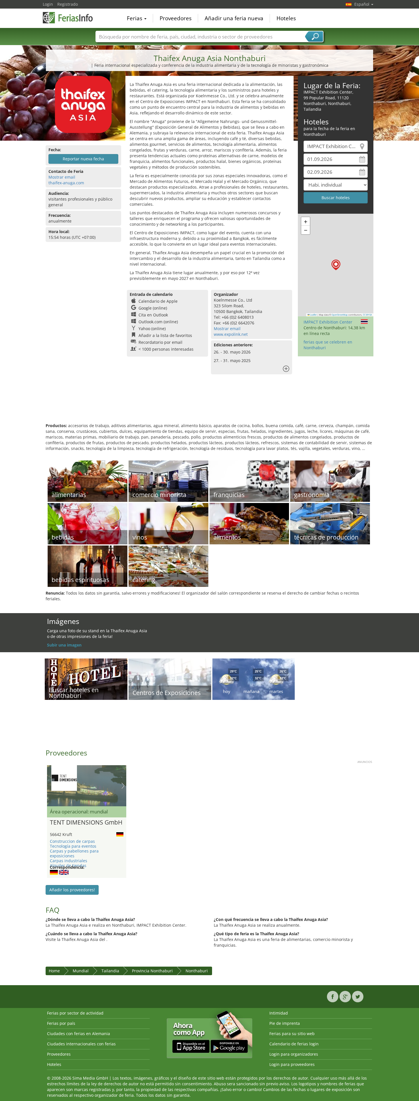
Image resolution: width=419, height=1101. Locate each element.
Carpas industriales (68, 860)
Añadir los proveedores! (72, 889)
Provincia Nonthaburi (152, 970)
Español (362, 4)
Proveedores (176, 18)
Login (48, 4)
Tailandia (110, 970)
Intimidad (278, 1013)
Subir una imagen (64, 645)
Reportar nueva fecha (83, 158)
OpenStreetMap (339, 314)
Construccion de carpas (72, 841)
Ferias (135, 18)
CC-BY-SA (367, 314)
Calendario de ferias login (294, 1044)
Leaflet (313, 314)
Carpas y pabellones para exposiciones (74, 853)
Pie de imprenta (284, 1023)
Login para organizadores (293, 1054)
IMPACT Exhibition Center (328, 322)
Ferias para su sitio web (292, 1033)
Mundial (81, 970)
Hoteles (286, 18)
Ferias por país (61, 1023)
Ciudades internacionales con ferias (81, 1044)
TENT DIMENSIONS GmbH (86, 822)
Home (54, 970)
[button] (336, 265)
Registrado (67, 4)
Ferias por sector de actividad (75, 1013)
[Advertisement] (209, 404)
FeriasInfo (71, 17)
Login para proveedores (292, 1064)
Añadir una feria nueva (234, 18)
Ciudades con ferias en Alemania (78, 1033)
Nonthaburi (197, 970)
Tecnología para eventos (73, 846)
